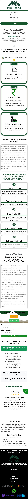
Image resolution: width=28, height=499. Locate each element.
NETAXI (9, 36)
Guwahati (14, 36)
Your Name (5, 325)
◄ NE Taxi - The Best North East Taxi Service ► (14, 452)
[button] (14, 472)
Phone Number (6, 330)
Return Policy (14, 17)
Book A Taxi (14, 12)
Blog (14, 20)
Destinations (14, 15)
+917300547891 (14, 479)
